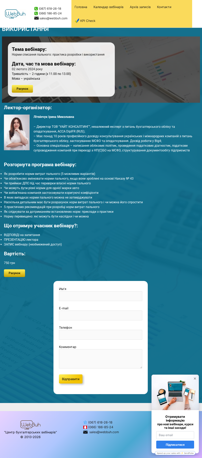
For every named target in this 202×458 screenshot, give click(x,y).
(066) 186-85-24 (50, 13)
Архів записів (140, 7)
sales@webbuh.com (53, 18)
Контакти (164, 7)
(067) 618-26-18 (49, 8)
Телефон (65, 327)
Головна (81, 7)
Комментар (67, 347)
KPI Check (87, 21)
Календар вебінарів (108, 7)
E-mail (63, 308)
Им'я (62, 289)
